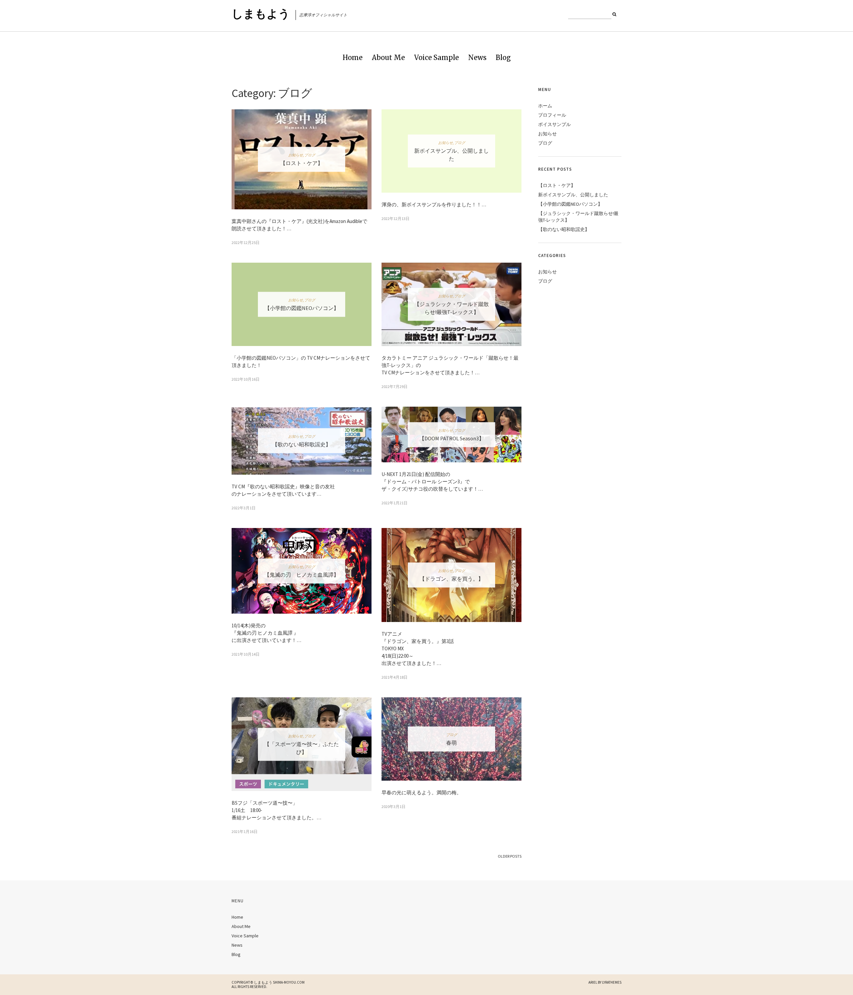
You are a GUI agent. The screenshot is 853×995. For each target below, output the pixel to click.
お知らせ (295, 155)
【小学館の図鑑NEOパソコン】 (302, 308)
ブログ (309, 155)
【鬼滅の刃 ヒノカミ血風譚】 (301, 574)
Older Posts (509, 856)
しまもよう (261, 14)
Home (353, 57)
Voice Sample (436, 57)
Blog (503, 57)
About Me (388, 57)
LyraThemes (611, 982)
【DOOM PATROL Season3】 (451, 438)
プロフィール (552, 115)
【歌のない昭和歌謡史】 (301, 444)
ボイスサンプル (554, 124)
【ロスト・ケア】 (301, 163)
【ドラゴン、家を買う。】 (451, 578)
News (477, 57)
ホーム (545, 106)
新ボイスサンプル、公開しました (573, 195)
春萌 (451, 742)
